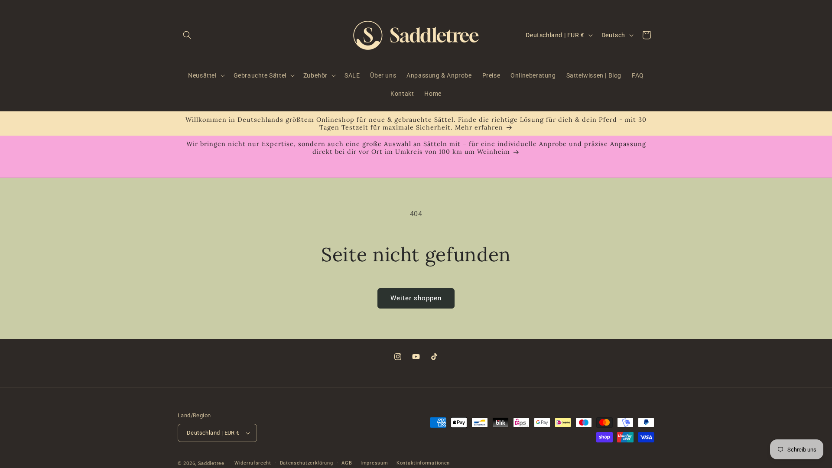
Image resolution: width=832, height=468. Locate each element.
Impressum (374, 463)
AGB (346, 463)
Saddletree (211, 463)
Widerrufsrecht (252, 463)
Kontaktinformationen (423, 463)
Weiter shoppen (416, 298)
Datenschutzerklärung (306, 463)
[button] (187, 35)
